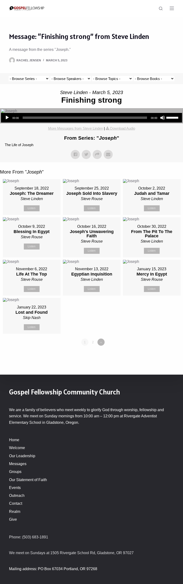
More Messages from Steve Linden (75, 128)
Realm (14, 512)
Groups (15, 472)
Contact (15, 503)
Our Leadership (22, 456)
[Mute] (162, 117)
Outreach (17, 496)
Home (14, 440)
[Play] (7, 117)
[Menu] (172, 8)
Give (13, 519)
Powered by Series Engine (165, 355)
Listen (32, 208)
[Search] (161, 8)
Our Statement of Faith (28, 480)
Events (15, 488)
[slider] (173, 117)
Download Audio (122, 128)
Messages (17, 464)
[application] (91, 117)
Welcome (17, 448)
